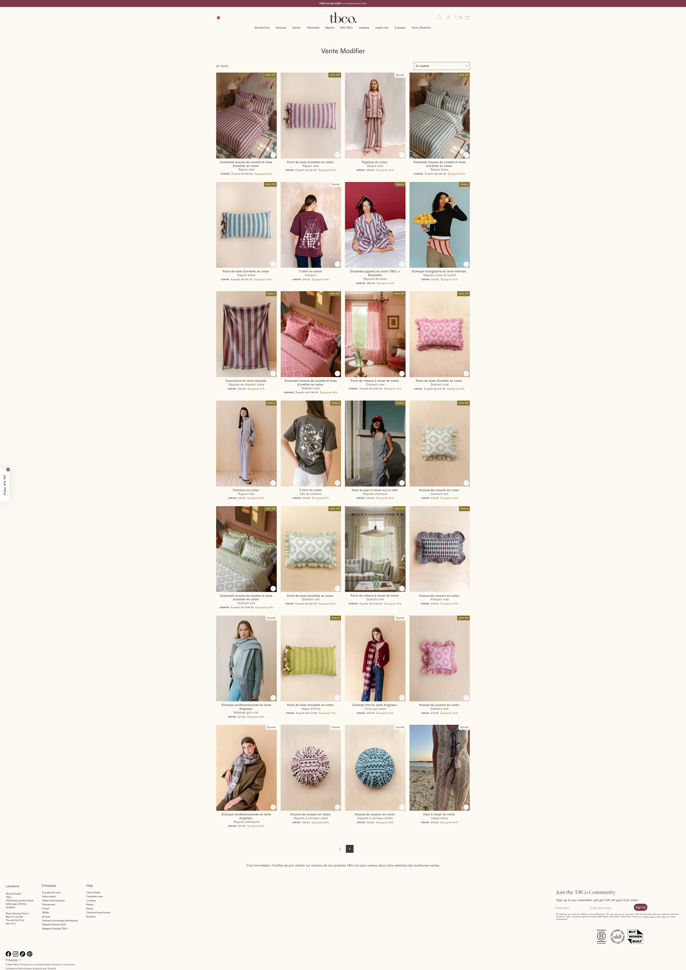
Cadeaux (364, 27)
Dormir (296, 27)
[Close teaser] (8, 469)
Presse (45, 908)
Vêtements (313, 27)
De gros (46, 916)
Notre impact (49, 896)
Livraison (91, 900)
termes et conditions (63, 964)
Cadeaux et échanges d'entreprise (60, 920)
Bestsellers (262, 27)
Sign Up (641, 907)
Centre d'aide (93, 892)
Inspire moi (382, 27)
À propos (400, 27)
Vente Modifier (421, 27)
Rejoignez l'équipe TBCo (55, 928)
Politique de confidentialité (35, 964)
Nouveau (281, 27)
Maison (329, 27)
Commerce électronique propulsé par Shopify (31, 968)
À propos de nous (51, 892)
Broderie (90, 916)
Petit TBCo (346, 27)
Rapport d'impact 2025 (54, 924)
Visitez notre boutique (53, 900)
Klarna (89, 908)
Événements (48, 904)
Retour (89, 904)
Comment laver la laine (98, 912)
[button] (4, 485)
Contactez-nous (94, 896)
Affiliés (45, 912)
